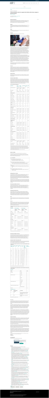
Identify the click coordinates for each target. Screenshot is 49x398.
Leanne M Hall (13, 14)
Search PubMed (20, 353)
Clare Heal (11, 14)
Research (11, 9)
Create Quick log (21, 343)
